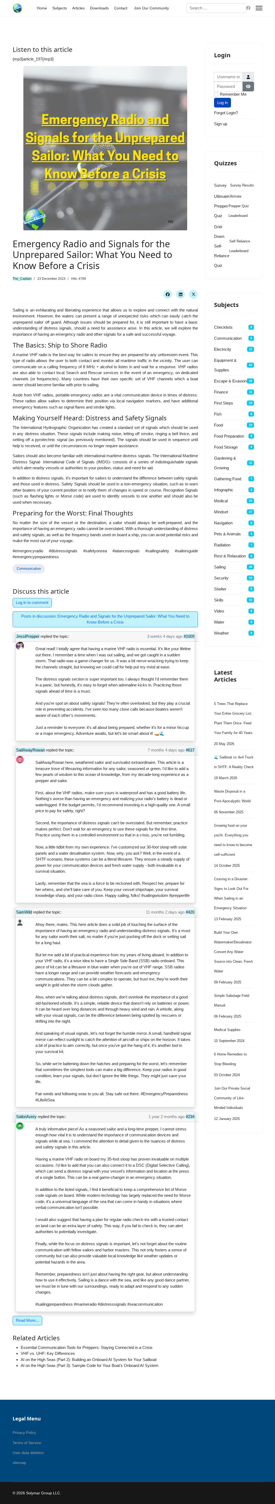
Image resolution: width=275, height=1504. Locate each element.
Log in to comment (32, 602)
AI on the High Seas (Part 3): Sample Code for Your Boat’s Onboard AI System (89, 1365)
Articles (78, 8)
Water (219, 622)
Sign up (220, 123)
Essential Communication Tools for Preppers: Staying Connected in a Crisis (87, 1347)
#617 (190, 750)
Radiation (222, 545)
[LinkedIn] (180, 294)
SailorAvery (26, 1116)
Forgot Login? (226, 112)
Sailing (220, 567)
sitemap (19, 1462)
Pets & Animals (227, 534)
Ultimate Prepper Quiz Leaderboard (239, 206)
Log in (222, 102)
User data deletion (28, 1453)
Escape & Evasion (230, 381)
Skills (218, 600)
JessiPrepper (27, 636)
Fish (218, 414)
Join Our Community (151, 8)
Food (218, 425)
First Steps (223, 403)
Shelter (220, 589)
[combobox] (216, 8)
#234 (190, 1116)
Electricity (222, 349)
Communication (29, 569)
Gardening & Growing (225, 463)
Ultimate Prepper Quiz (221, 206)
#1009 (189, 636)
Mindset (221, 512)
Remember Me (233, 94)
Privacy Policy (24, 1432)
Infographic (223, 490)
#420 (190, 912)
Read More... (27, 1320)
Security (221, 578)
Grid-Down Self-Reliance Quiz (221, 246)
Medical (221, 501)
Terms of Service (27, 1443)
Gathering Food (227, 479)
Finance (221, 392)
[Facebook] (248, 8)
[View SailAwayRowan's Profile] (20, 759)
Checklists (223, 327)
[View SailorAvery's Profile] (20, 1126)
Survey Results (242, 185)
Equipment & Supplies (225, 365)
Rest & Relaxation (230, 556)
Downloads (99, 8)
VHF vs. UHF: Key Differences (48, 1353)
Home (42, 8)
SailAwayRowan (30, 750)
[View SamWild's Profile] (20, 922)
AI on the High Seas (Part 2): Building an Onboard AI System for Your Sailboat (89, 1359)
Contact (120, 8)
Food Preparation (229, 436)
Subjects (59, 8)
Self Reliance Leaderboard (239, 246)
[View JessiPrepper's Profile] (20, 646)
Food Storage (226, 447)
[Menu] (259, 8)
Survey (220, 185)
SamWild (24, 912)
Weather (221, 633)
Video (219, 611)
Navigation (223, 523)
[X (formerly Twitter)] (193, 294)
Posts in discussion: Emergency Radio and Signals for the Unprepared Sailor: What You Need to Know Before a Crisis (105, 619)
